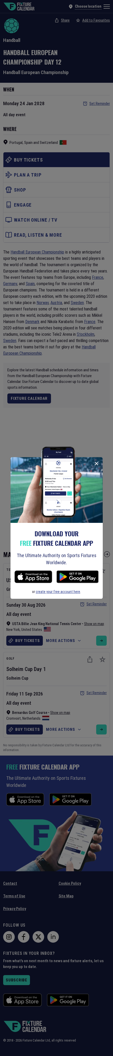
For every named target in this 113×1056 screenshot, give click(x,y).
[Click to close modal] (96, 463)
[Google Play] (77, 577)
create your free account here (58, 592)
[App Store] (33, 577)
